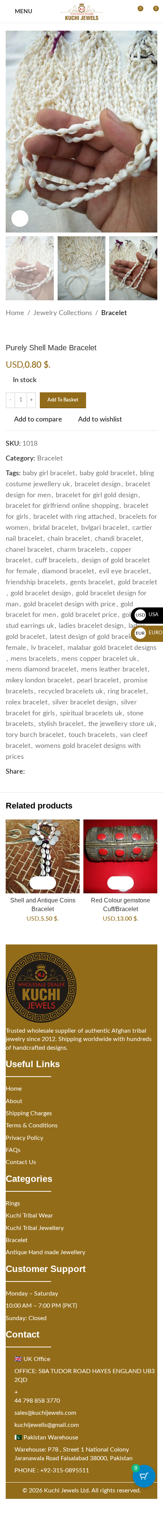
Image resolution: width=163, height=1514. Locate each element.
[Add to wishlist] (49, 883)
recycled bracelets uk (70, 691)
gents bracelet (91, 582)
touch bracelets (92, 735)
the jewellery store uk (121, 724)
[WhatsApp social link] (66, 772)
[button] (36, 883)
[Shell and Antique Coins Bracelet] (43, 856)
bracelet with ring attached (73, 517)
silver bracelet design (84, 702)
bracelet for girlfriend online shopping (62, 506)
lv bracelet (47, 648)
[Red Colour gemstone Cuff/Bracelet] (120, 856)
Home (15, 313)
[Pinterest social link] (47, 772)
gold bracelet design (41, 593)
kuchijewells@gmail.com (46, 1425)
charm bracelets (81, 549)
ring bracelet (127, 691)
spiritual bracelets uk (91, 713)
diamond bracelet (68, 571)
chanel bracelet (29, 549)
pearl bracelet (98, 680)
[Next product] (28, 331)
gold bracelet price (89, 615)
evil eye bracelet (124, 571)
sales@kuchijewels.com (45, 1413)
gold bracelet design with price (70, 604)
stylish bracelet (60, 724)
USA (147, 614)
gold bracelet (137, 582)
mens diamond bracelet (41, 669)
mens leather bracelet (114, 669)
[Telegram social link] (75, 772)
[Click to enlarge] (19, 218)
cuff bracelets (56, 560)
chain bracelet (68, 538)
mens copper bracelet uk (98, 659)
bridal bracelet (54, 527)
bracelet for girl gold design (97, 495)
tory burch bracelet (35, 735)
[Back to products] (19, 331)
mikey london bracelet (39, 680)
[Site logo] (81, 11)
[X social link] (38, 772)
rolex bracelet (26, 702)
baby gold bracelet (107, 473)
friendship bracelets (35, 582)
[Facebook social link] (29, 772)
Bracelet (114, 313)
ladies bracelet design (91, 626)
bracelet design (98, 484)
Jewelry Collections (62, 313)
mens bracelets (33, 659)
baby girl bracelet (49, 473)
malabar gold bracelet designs (112, 648)
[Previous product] (10, 331)
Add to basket (62, 400)
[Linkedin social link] (56, 772)
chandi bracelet (118, 538)
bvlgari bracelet (104, 527)
